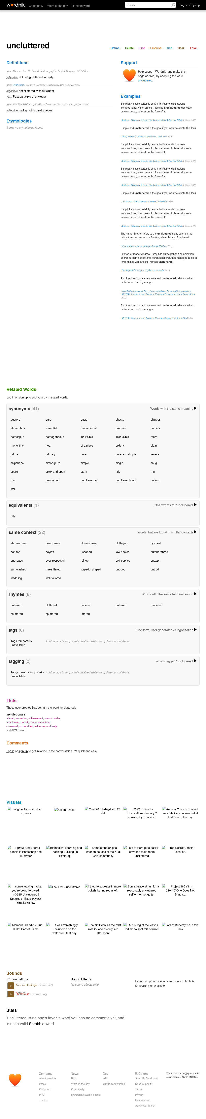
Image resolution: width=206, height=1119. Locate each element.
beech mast (53, 543)
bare (49, 419)
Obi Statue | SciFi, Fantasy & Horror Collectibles (144, 201)
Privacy (139, 1094)
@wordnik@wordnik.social (86, 1094)
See (169, 48)
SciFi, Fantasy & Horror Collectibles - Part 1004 (144, 136)
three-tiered (53, 569)
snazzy (155, 560)
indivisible (87, 436)
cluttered (51, 605)
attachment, (13, 722)
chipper (155, 419)
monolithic (17, 445)
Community (36, 5)
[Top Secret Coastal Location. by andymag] (180, 849)
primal (15, 454)
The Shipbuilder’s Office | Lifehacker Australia (143, 270)
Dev (105, 1073)
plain (154, 445)
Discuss (155, 48)
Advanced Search (145, 1105)
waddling (16, 578)
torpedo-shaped (91, 569)
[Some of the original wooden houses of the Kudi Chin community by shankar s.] (103, 851)
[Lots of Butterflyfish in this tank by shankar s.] (180, 926)
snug (154, 463)
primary (50, 454)
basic (84, 419)
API (105, 1078)
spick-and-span (55, 471)
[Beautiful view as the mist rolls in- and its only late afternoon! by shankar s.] (103, 928)
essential (51, 428)
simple (85, 463)
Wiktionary (18, 84)
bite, (32, 722)
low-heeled (123, 552)
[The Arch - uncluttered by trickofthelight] (64, 886)
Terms (138, 1089)
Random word (81, 5)
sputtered (52, 613)
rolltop (85, 560)
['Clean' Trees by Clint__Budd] (64, 809)
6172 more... (18, 730)
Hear (181, 48)
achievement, (37, 718)
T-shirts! (43, 1100)
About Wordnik (47, 1078)
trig (153, 471)
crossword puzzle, (16, 726)
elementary (18, 428)
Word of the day (57, 5)
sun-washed (18, 569)
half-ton (15, 552)
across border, (53, 718)
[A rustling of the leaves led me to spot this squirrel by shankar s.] (142, 926)
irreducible (122, 436)
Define (115, 48)
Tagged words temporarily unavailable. (27, 674)
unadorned (53, 480)
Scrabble (36, 1023)
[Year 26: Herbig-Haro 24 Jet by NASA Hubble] (103, 810)
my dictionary (16, 714)
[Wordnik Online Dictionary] (15, 5)
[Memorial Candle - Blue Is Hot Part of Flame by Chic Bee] (26, 926)
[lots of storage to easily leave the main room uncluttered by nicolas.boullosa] (142, 851)
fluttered (86, 605)
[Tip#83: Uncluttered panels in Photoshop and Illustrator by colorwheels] (26, 851)
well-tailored (53, 578)
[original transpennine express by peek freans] (26, 810)
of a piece (87, 445)
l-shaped (86, 552)
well (13, 489)
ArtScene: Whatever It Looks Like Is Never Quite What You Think (152, 119)
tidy (118, 471)
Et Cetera (141, 1073)
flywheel (156, 543)
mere (154, 436)
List (142, 48)
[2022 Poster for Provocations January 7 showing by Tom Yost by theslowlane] (142, 812)
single (119, 463)
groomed (121, 428)
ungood (120, 569)
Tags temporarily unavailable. (21, 643)
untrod (155, 569)
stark (84, 471)
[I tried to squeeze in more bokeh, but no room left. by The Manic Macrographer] (103, 888)
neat (48, 445)
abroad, (11, 718)
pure (84, 454)
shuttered (17, 613)
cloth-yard (122, 543)
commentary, (42, 722)
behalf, (25, 722)
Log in (10, 397)
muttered (156, 605)
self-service (123, 560)
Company (46, 1073)
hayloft (50, 552)
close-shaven (89, 543)
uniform (155, 480)
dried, (31, 726)
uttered (85, 613)
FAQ (41, 1094)
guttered (121, 605)
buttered (16, 605)
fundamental (89, 428)
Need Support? (143, 1084)
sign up (23, 397)
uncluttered (145, 80)
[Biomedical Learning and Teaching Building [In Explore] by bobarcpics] (64, 851)
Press (42, 1084)
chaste (120, 419)
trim (13, 480)
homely (155, 428)
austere (15, 419)
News (75, 1073)
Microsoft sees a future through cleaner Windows (144, 246)
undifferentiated (126, 480)
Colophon (44, 1089)
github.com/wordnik (114, 1084)
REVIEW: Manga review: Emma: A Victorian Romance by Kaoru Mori (155, 317)
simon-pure (53, 463)
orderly (120, 445)
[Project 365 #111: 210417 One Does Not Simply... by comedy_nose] (180, 890)
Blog (73, 1078)
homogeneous (55, 436)
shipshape (17, 463)
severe (155, 454)
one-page (17, 560)
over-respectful (55, 560)
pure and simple (126, 454)
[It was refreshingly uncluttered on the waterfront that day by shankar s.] (64, 928)
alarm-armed (19, 543)
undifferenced (89, 480)
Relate (129, 48)
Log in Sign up (190, 5)
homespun (17, 436)
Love (193, 48)
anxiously (51, 726)
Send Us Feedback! (146, 1078)
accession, (22, 718)
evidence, (40, 726)
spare (14, 471)
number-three (159, 552)
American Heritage (26, 985)
